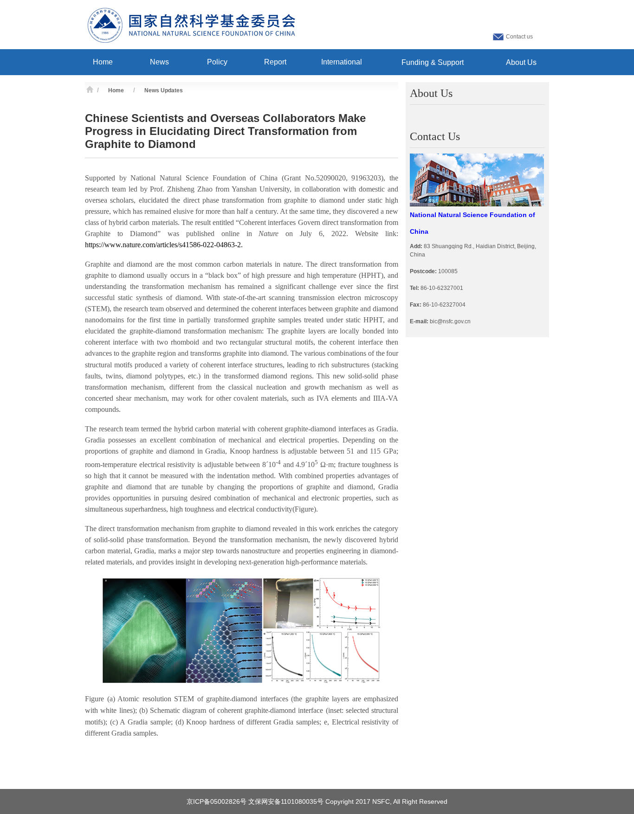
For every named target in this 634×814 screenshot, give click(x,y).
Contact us (519, 36)
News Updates (163, 90)
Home (116, 90)
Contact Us (435, 136)
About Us (431, 93)
